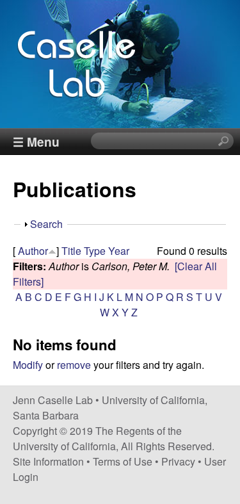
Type (95, 250)
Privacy (178, 461)
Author (33, 250)
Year (118, 250)
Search (46, 223)
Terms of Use (122, 461)
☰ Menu (36, 141)
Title (71, 250)
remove (74, 364)
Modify (28, 364)
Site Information (48, 461)
